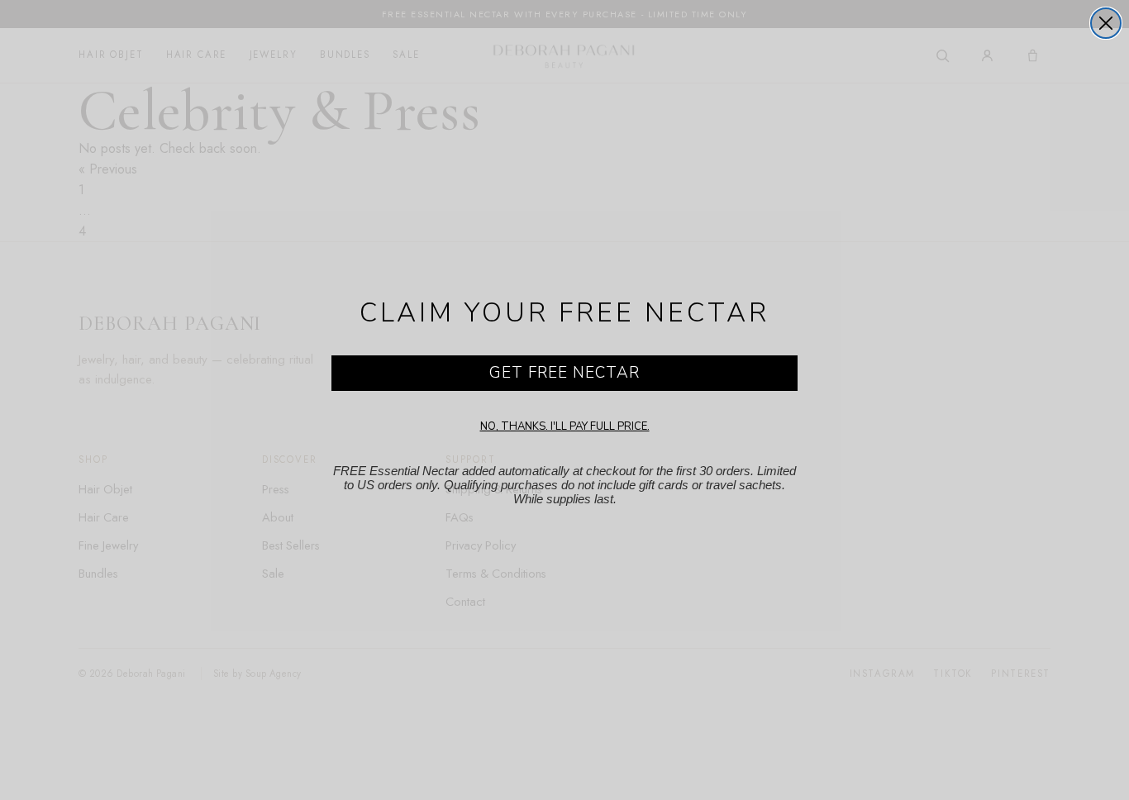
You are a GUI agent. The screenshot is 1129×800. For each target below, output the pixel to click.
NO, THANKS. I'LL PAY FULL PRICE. (565, 426)
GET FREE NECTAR (564, 372)
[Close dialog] (1106, 23)
